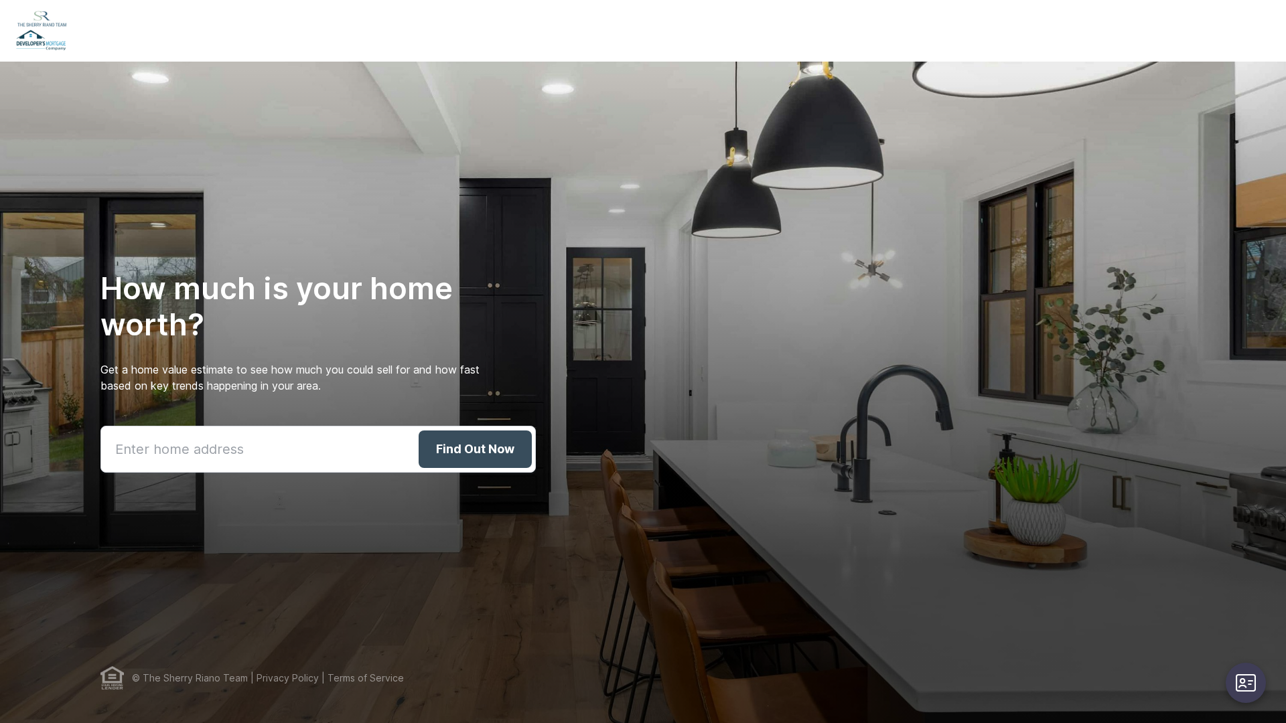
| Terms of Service (361, 678)
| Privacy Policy (283, 678)
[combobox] (318, 449)
